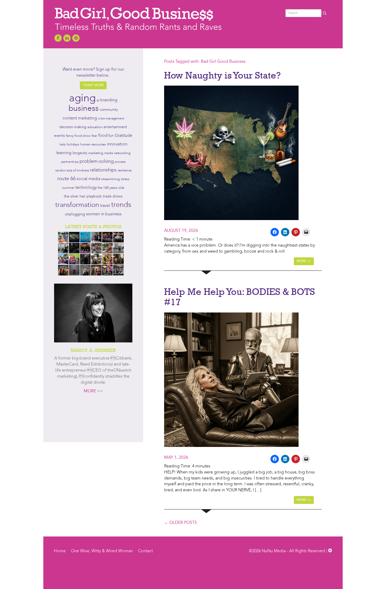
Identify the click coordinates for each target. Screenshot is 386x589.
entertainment (115, 127)
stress (125, 179)
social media (88, 179)
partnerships (70, 162)
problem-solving (97, 161)
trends (121, 205)
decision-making (72, 127)
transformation (77, 205)
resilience (125, 170)
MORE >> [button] (304, 261)
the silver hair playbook (83, 196)
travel (105, 206)
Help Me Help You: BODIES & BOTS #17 (239, 296)
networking (122, 153)
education (94, 127)
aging (82, 98)
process (120, 162)
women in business (104, 214)
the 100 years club (111, 188)
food (102, 135)
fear (94, 136)
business (84, 109)
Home (60, 551)
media (108, 153)
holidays (73, 144)
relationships (103, 170)
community (109, 110)
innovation (117, 144)
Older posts (180, 523)
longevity (79, 153)
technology (86, 188)
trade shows (113, 196)
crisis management (111, 118)
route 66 (66, 178)
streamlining (110, 179)
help (62, 144)
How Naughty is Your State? (222, 75)
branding (108, 100)
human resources (93, 144)
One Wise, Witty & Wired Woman (102, 551)
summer (68, 188)
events (59, 136)
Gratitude (123, 136)
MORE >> (93, 391)
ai (98, 100)
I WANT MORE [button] (93, 85)
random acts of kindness (72, 170)
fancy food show (78, 136)
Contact (145, 551)
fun (111, 136)
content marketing (79, 118)
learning (63, 153)
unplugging (75, 214)
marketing (95, 153)
